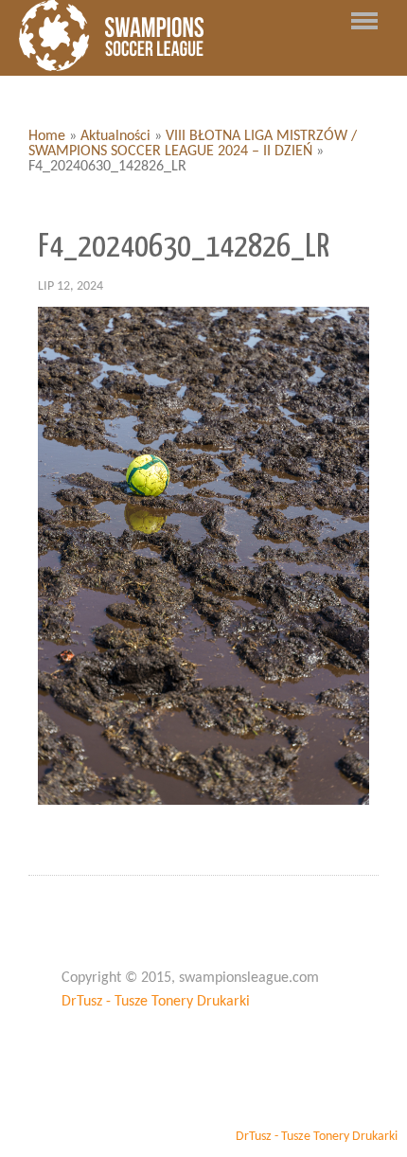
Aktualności (115, 136)
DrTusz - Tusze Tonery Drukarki (156, 1001)
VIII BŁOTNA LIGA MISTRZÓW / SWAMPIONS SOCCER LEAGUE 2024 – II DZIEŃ (192, 144)
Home (46, 136)
